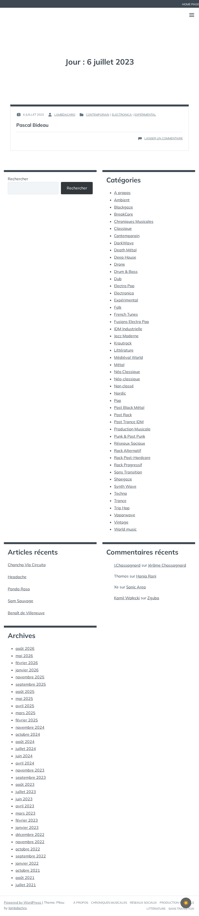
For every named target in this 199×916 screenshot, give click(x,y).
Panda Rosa (19, 588)
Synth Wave (125, 486)
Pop (117, 400)
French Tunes (126, 314)
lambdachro (17, 908)
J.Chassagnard (127, 565)
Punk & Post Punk (129, 436)
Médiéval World (128, 357)
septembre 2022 (31, 856)
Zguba (153, 597)
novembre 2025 (30, 677)
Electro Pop (124, 285)
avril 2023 (25, 805)
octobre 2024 (28, 734)
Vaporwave (124, 514)
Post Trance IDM (129, 421)
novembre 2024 (30, 727)
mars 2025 (25, 712)
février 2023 (27, 820)
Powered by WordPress (23, 902)
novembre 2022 (30, 841)
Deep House (125, 257)
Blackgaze (123, 207)
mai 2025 (24, 698)
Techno (120, 493)
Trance (120, 500)
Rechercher (18, 178)
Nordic (120, 393)
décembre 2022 (30, 834)
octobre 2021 (28, 870)
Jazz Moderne (126, 335)
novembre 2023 (30, 770)
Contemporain (97, 114)
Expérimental (145, 114)
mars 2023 (25, 813)
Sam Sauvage (20, 600)
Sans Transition (128, 472)
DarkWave (124, 242)
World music (125, 529)
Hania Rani (146, 576)
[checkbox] (186, 903)
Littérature (123, 350)
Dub (118, 278)
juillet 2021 (26, 884)
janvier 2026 (27, 670)
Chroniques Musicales (133, 221)
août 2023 (25, 784)
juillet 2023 (26, 791)
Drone (119, 264)
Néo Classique (127, 371)
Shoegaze (123, 479)
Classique (123, 228)
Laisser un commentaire (163, 138)
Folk (117, 307)
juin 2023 (24, 798)
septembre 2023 (31, 777)
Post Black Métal (129, 407)
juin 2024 (24, 755)
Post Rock (123, 414)
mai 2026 (24, 655)
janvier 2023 (27, 827)
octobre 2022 (28, 849)
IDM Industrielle (128, 328)
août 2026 (25, 648)
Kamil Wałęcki (127, 597)
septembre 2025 (31, 684)
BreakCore (123, 214)
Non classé (124, 385)
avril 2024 (25, 763)
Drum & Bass (126, 271)
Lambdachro (64, 114)
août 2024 (25, 741)
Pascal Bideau (32, 125)
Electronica (122, 114)
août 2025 (25, 691)
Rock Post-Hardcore (132, 457)
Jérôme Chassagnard (167, 565)
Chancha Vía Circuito (27, 564)
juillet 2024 (26, 748)
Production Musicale (132, 429)
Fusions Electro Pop (131, 321)
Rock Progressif (128, 464)
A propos (122, 192)
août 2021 (25, 877)
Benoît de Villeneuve (26, 612)
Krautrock (123, 343)
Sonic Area (136, 587)
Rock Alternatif (127, 450)
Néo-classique (127, 378)
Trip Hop (122, 507)
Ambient (122, 199)
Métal (119, 364)
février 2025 (27, 720)
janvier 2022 (27, 863)
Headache (17, 576)
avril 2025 (25, 705)
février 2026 (27, 662)
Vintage (121, 522)
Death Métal (125, 250)
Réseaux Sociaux (129, 443)
